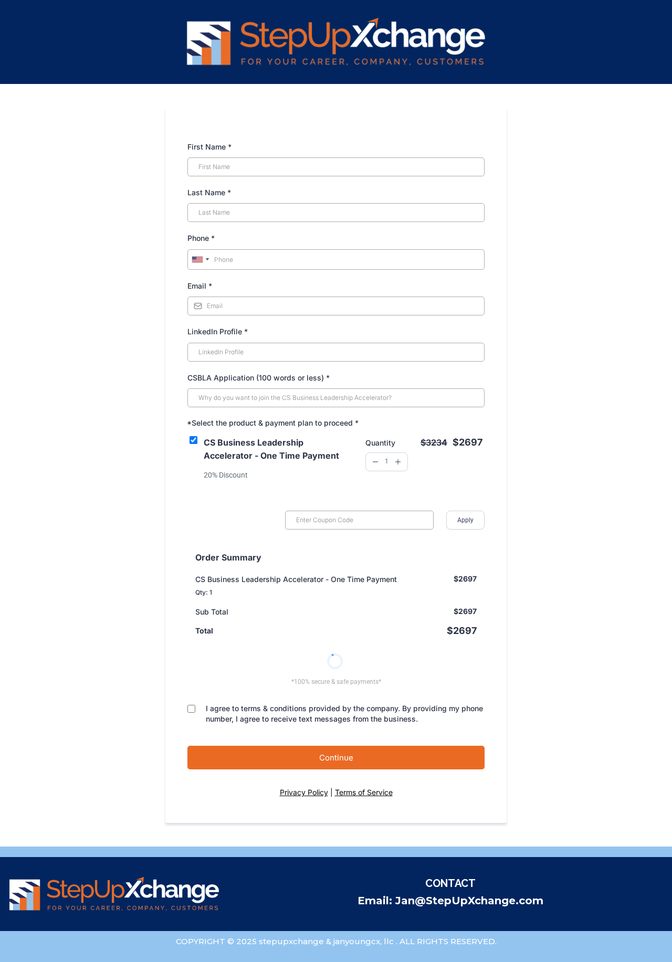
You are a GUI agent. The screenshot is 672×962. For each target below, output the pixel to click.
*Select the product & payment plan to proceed (273, 422)
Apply (465, 520)
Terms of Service (364, 792)
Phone (201, 238)
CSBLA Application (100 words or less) (258, 377)
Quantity (380, 442)
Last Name (209, 192)
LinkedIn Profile (217, 331)
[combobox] (200, 260)
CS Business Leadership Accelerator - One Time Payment (271, 449)
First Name (209, 146)
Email (199, 285)
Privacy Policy (304, 792)
